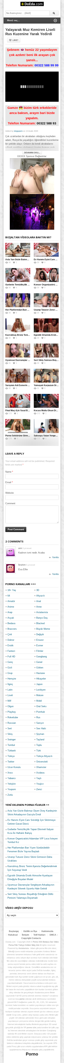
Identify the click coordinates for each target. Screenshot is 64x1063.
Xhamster (41, 767)
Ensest (40, 640)
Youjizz (40, 783)
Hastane (40, 673)
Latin (9, 689)
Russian (11, 723)
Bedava (11, 623)
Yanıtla (55, 557)
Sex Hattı (41, 728)
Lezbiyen (41, 689)
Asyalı (10, 617)
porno (22, 999)
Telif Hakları (39, 935)
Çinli (9, 634)
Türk (38, 750)
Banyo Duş (42, 617)
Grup (9, 673)
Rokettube (12, 717)
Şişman (40, 734)
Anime (10, 606)
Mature (39, 695)
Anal (38, 601)
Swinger (11, 739)
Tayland (40, 739)
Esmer (39, 645)
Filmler (39, 651)
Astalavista (42, 612)
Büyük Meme (43, 629)
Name (8, 471)
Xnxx (10, 772)
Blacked (40, 623)
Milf (9, 700)
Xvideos (40, 772)
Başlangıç (14, 931)
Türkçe (11, 756)
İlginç (10, 684)
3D (37, 590)
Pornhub (40, 712)
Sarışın (40, 723)
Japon (39, 684)
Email (8, 482)
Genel (39, 662)
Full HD (11, 656)
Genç (10, 662)
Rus (38, 717)
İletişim (25, 935)
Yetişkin (11, 783)
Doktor (10, 640)
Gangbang (41, 656)
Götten (39, 667)
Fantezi (11, 651)
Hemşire (11, 678)
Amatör (11, 601)
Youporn (11, 789)
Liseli (10, 695)
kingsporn (18, 131)
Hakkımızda (47, 931)
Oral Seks (41, 706)
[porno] (32, 176)
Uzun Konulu (14, 767)
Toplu (39, 745)
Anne (39, 606)
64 (8, 595)
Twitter (10, 761)
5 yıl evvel (27, 548)
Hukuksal (13, 935)
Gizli (9, 667)
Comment (10, 503)
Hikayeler (41, 678)
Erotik (10, 645)
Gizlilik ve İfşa (30, 931)
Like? (15, 40)
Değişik (40, 634)
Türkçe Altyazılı (44, 756)
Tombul (11, 745)
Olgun (10, 706)
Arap (9, 612)
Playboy (11, 712)
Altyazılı (40, 595)
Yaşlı (38, 778)
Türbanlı (11, 750)
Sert (9, 728)
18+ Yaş (11, 590)
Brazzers (12, 629)
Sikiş (10, 734)
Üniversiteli (42, 761)
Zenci (39, 789)
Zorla (10, 795)
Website (9, 493)
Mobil (39, 700)
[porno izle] (32, 211)
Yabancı (11, 778)
